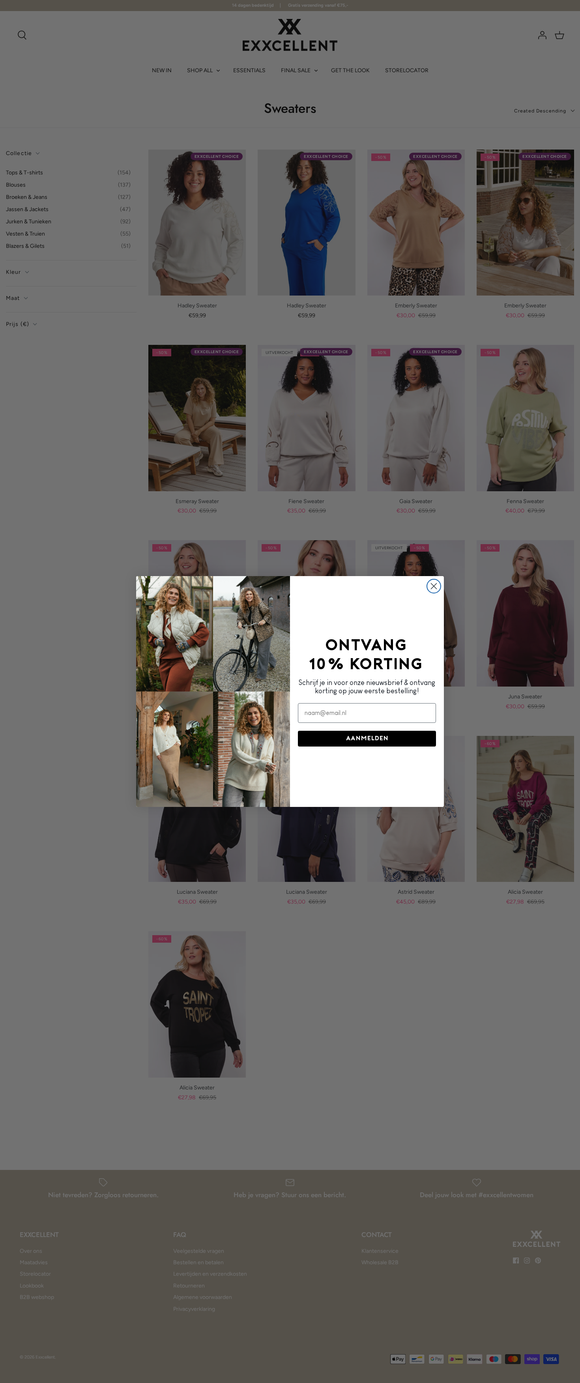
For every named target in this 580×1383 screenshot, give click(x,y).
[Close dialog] (434, 586)
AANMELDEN (367, 738)
